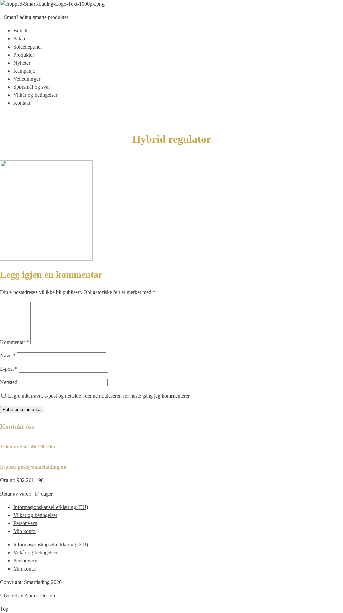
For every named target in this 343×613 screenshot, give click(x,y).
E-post (9, 369)
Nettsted (8, 382)
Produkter (23, 55)
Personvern (25, 523)
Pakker (20, 38)
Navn (8, 355)
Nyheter (21, 63)
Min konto (24, 531)
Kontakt (21, 103)
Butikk (20, 30)
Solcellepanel (27, 47)
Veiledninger (26, 79)
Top (4, 609)
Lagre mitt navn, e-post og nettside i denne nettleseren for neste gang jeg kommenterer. (99, 396)
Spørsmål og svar (31, 87)
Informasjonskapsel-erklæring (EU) (50, 507)
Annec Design (39, 595)
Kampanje (24, 71)
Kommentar (14, 342)
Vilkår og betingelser (35, 95)
